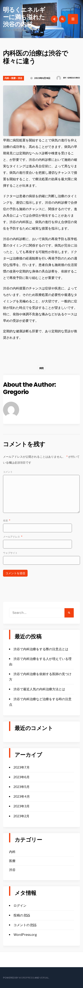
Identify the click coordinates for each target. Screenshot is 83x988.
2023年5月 (21, 787)
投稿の (21, 915)
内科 (7, 78)
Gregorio (73, 77)
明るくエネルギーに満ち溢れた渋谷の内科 (24, 17)
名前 (6, 520)
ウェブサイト (10, 552)
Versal (44, 977)
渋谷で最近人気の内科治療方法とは (39, 689)
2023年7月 (21, 767)
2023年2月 (21, 816)
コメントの (24, 925)
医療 (13, 78)
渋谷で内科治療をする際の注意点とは (40, 649)
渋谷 (20, 78)
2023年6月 (21, 777)
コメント (8, 471)
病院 (41, 368)
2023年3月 (21, 806)
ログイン (19, 906)
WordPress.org (25, 935)
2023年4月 (21, 796)
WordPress (26, 977)
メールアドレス (12, 536)
